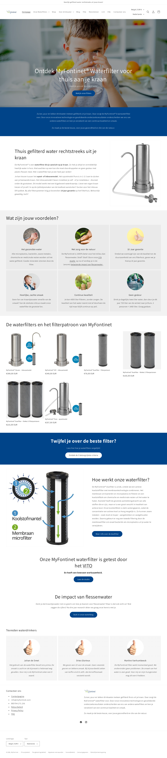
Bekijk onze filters (83, 93)
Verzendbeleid (70, 752)
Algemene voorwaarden (55, 752)
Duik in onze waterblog (83, 614)
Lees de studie (83, 579)
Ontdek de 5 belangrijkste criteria (83, 455)
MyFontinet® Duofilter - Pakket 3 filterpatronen (22, 421)
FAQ (13, 714)
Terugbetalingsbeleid (39, 752)
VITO (87, 565)
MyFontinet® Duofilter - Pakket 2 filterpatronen (139, 372)
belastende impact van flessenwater (87, 264)
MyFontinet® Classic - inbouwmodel (18, 370)
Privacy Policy (17, 710)
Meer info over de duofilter (107, 534)
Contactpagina (17, 696)
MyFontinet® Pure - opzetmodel (56, 419)
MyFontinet (14, 752)
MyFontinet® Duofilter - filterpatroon (97, 370)
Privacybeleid (25, 752)
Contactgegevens (82, 752)
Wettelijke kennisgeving (98, 752)
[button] (41, 11)
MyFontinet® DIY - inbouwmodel (56, 370)
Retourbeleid (17, 707)
